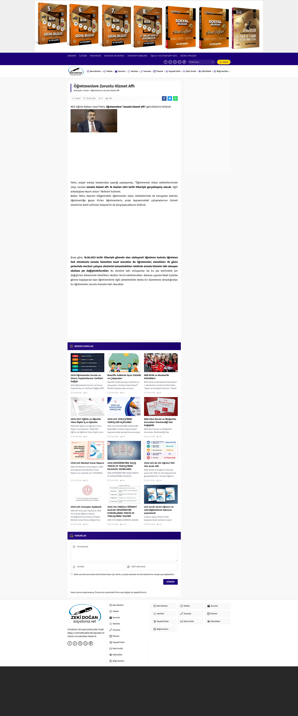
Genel (86, 90)
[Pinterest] (184, 62)
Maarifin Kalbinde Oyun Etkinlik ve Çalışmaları (124, 377)
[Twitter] (170, 62)
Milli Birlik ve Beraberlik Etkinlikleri (156, 377)
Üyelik (225, 62)
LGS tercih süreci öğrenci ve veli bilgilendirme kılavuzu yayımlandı (159, 509)
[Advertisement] (124, 155)
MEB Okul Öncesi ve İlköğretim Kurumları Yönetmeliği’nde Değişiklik (160, 422)
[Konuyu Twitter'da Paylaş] (169, 98)
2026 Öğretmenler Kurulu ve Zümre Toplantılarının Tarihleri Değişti (87, 378)
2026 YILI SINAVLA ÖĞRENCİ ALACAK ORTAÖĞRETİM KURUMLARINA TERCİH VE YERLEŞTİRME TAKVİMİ (122, 511)
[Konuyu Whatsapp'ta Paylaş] (175, 98)
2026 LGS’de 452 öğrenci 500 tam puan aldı (159, 464)
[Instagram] (175, 62)
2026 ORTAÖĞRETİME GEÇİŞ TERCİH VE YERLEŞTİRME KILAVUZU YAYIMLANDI (121, 466)
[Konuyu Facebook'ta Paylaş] (164, 98)
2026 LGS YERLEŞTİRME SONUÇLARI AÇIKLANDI (119, 421)
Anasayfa (78, 90)
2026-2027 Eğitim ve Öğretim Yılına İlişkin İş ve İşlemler (86, 421)
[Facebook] (165, 62)
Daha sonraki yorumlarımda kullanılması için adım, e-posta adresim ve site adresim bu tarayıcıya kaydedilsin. (124, 574)
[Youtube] (179, 62)
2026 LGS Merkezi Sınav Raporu (87, 463)
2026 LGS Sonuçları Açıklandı (86, 506)
